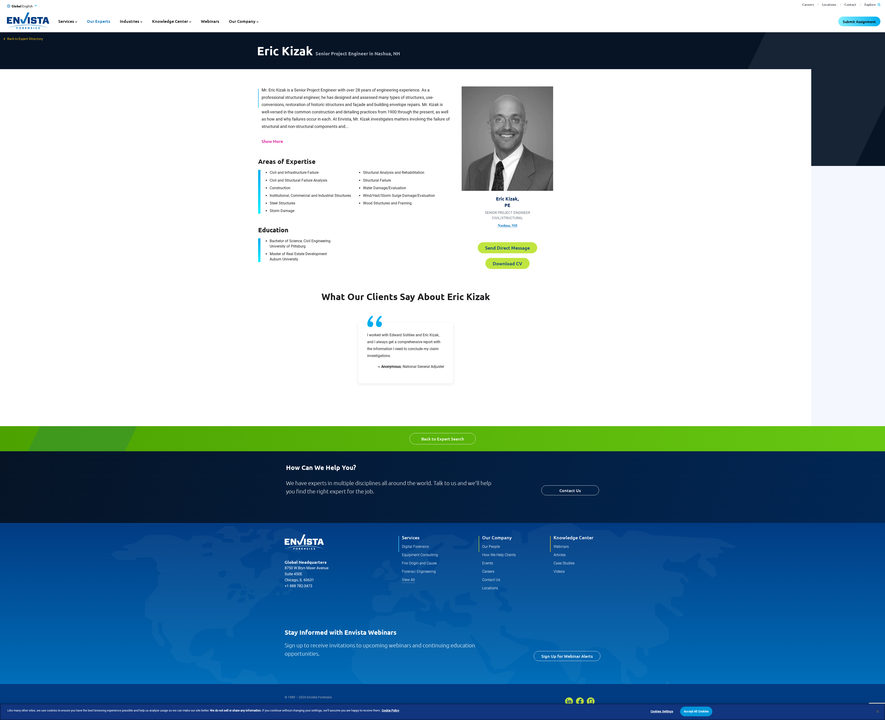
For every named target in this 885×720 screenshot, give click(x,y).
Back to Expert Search (442, 438)
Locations (829, 4)
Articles (560, 555)
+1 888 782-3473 (298, 586)
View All (408, 580)
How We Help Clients (499, 555)
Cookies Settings (662, 711)
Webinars (210, 21)
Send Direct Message (507, 248)
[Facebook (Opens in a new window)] (580, 701)
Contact (850, 4)
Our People (491, 546)
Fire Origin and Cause (419, 563)
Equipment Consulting (420, 555)
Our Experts (98, 21)
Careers (808, 4)
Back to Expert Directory (25, 38)
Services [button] (66, 21)
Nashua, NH (507, 225)
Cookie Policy (390, 710)
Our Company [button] (242, 21)
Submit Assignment (859, 21)
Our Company (497, 537)
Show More (272, 141)
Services (410, 537)
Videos (559, 571)
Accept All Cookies (696, 711)
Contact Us (570, 490)
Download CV (507, 263)
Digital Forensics (415, 546)
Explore (870, 4)
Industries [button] (129, 21)
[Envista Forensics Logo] (304, 542)
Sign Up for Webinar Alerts (567, 656)
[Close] (878, 711)
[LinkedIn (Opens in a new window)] (569, 701)
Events (487, 563)
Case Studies (564, 563)
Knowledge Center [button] (170, 21)
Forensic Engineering (419, 571)
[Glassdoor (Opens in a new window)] (591, 701)
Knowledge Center (573, 537)
